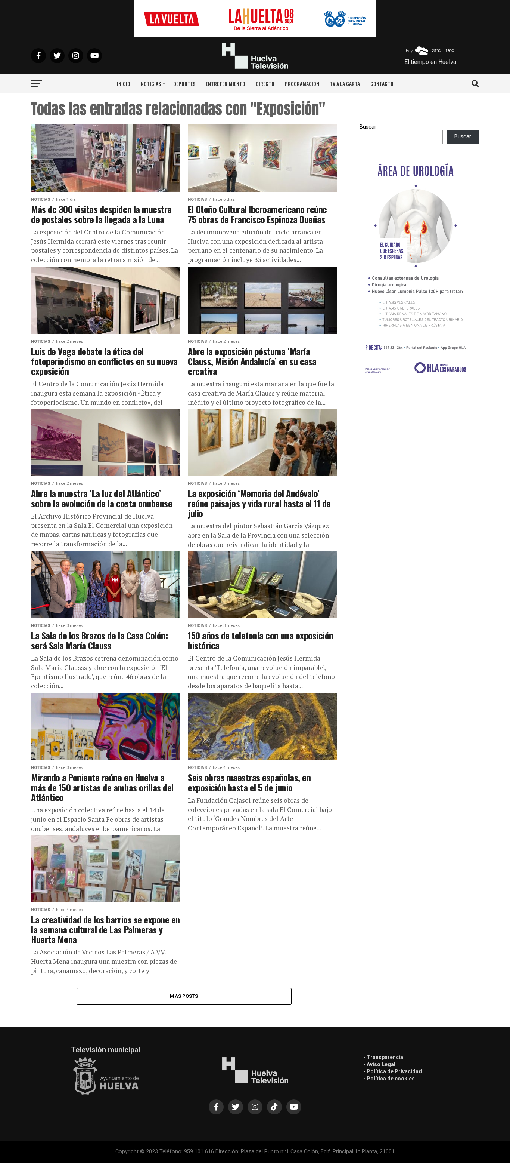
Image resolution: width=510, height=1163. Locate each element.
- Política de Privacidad (392, 1071)
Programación (302, 83)
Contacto (382, 83)
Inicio (123, 83)
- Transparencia (383, 1057)
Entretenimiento (225, 83)
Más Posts (184, 996)
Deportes (184, 83)
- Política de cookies (389, 1078)
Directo (265, 83)
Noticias (151, 83)
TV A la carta (345, 83)
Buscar (368, 127)
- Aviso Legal (379, 1064)
